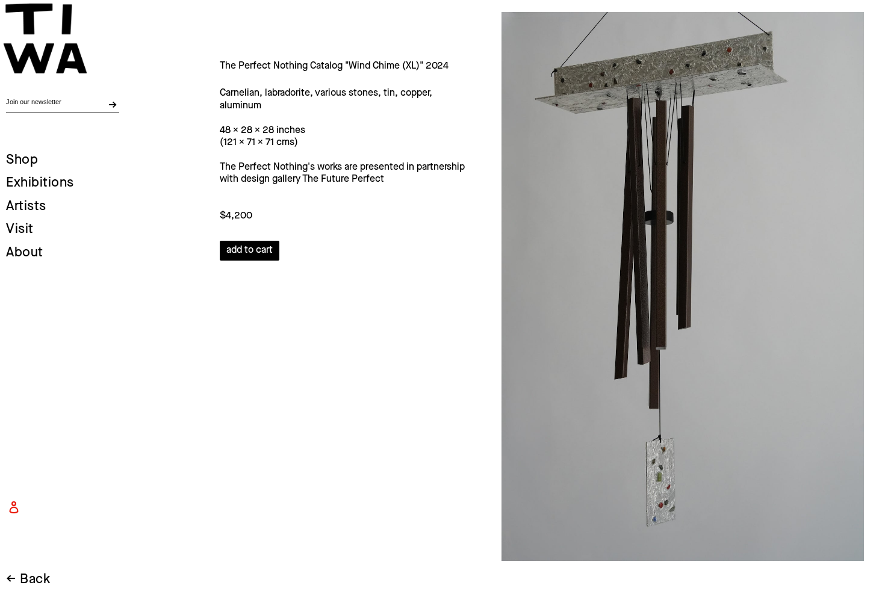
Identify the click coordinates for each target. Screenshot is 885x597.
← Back (28, 579)
